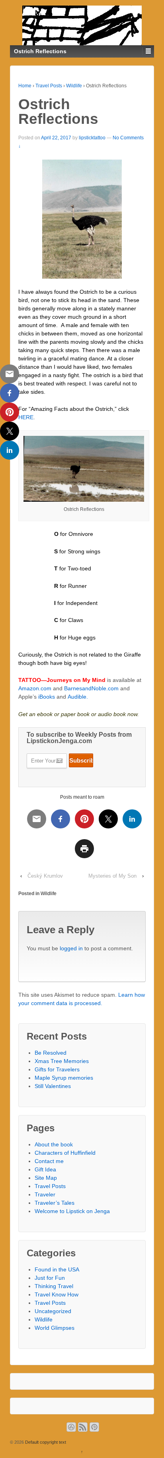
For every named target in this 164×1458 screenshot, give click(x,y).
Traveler (45, 1194)
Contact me (49, 1161)
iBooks (46, 696)
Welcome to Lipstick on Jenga (72, 1211)
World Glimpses (54, 1328)
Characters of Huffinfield (65, 1153)
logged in (71, 948)
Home (24, 86)
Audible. (78, 696)
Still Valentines (53, 1086)
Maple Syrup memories (64, 1078)
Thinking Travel (54, 1286)
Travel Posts (48, 86)
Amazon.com (35, 688)
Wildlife (74, 86)
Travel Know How (56, 1294)
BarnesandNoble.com (91, 688)
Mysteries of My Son (112, 876)
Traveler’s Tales (54, 1203)
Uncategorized (53, 1311)
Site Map (46, 1178)
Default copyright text (45, 1442)
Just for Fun (50, 1278)
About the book (54, 1144)
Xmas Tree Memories (62, 1061)
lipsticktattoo (92, 138)
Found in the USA (57, 1269)
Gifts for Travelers (57, 1069)
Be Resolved (50, 1053)
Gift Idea (45, 1169)
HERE (25, 417)
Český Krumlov (45, 876)
